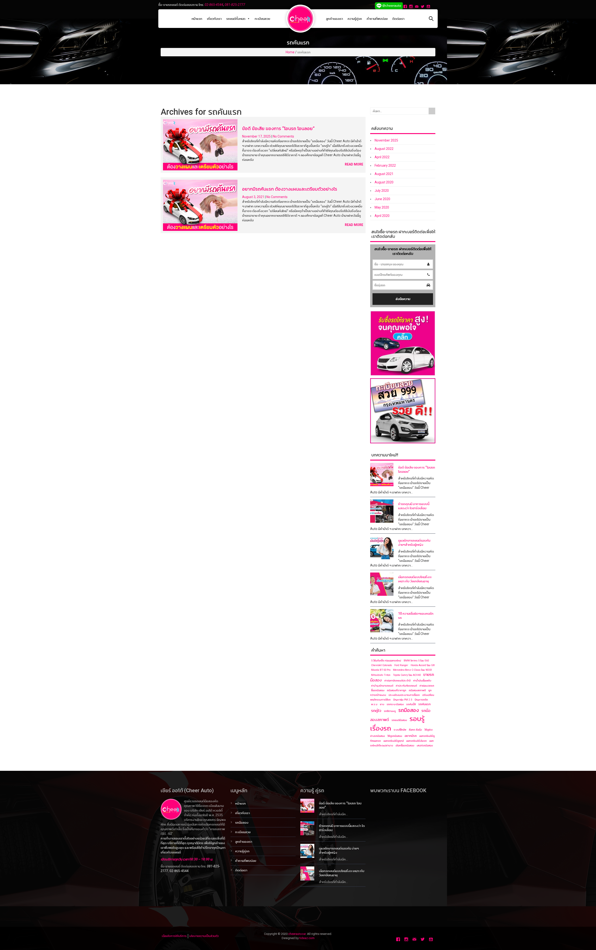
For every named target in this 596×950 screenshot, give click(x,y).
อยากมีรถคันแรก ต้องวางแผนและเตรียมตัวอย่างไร (289, 189)
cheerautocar (297, 934)
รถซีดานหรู (390, 711)
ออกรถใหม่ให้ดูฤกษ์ (393, 740)
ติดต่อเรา (398, 18)
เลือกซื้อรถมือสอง (405, 745)
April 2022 (382, 157)
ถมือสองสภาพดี (417, 690)
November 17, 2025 (256, 136)
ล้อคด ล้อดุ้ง (415, 729)
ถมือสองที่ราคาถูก (396, 690)
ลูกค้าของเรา (334, 18)
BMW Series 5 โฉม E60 (416, 660)
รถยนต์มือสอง (399, 720)
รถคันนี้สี (411, 704)
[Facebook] (406, 7)
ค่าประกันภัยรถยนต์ (406, 685)
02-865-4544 (214, 5)
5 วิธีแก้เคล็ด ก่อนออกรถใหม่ (386, 660)
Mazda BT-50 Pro (380, 669)
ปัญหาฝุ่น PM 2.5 (402, 699)
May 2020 (382, 207)
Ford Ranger (401, 665)
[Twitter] (423, 7)
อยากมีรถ (411, 736)
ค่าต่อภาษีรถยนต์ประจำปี (397, 680)
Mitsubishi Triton (380, 675)
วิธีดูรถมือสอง (394, 736)
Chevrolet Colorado (381, 665)
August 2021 (384, 174)
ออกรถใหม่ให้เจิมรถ (416, 740)
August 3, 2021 (253, 197)
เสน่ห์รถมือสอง (425, 745)
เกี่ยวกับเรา (214, 18)
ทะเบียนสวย (262, 18)
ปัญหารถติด (421, 699)
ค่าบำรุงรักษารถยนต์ (382, 685)
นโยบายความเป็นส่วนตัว (204, 936)
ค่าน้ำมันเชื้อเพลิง (422, 680)
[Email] (417, 7)
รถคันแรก (424, 704)
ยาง (382, 704)
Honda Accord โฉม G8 (422, 665)
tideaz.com (307, 938)
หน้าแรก (197, 18)
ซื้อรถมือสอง (377, 690)
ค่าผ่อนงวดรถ (427, 685)
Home (290, 52)
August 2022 (384, 149)
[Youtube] (429, 7)
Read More (354, 164)
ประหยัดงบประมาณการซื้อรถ (404, 695)
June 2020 (382, 199)
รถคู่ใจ (376, 710)
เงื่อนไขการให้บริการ (174, 936)
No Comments (283, 136)
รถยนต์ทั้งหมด (235, 18)
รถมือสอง (408, 710)
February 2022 (385, 165)
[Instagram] (411, 7)
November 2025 (386, 140)
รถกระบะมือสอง (395, 704)
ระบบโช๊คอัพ (400, 729)
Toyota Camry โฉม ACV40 (407, 675)
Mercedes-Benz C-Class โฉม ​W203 (412, 669)
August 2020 (384, 182)
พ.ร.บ (374, 704)
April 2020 (382, 216)
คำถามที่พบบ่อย (377, 18)
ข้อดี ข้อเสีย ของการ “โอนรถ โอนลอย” (278, 128)
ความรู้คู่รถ (355, 18)
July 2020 (382, 190)
